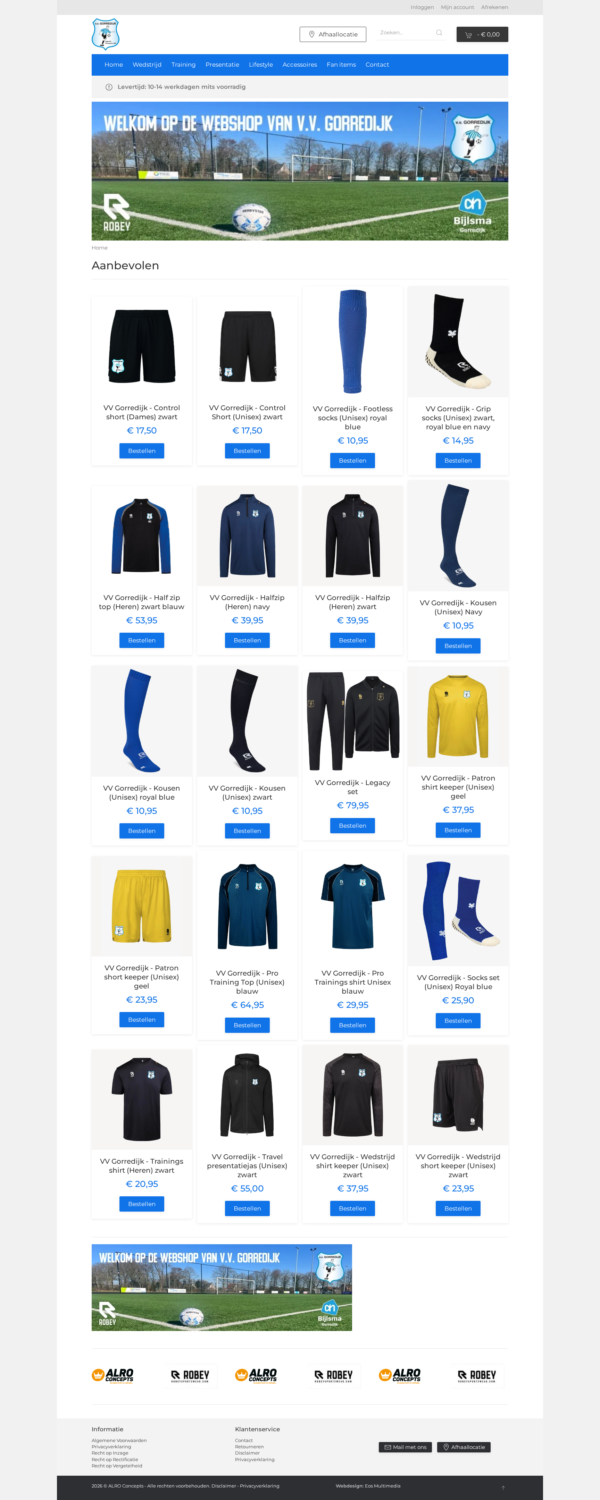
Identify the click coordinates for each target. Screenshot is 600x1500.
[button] (503, 1488)
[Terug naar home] (105, 34)
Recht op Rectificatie (115, 1459)
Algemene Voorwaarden (119, 1440)
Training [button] (184, 64)
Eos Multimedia (383, 1486)
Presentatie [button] (222, 64)
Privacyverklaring (111, 1446)
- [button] (488, 34)
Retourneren (249, 1446)
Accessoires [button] (300, 64)
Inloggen (422, 7)
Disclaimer (247, 1453)
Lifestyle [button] (261, 64)
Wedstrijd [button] (147, 64)
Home (114, 64)
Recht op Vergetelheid (117, 1465)
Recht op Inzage (110, 1453)
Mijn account (457, 7)
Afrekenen (494, 7)
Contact (377, 64)
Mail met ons (409, 1447)
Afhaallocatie (338, 34)
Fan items (341, 64)
